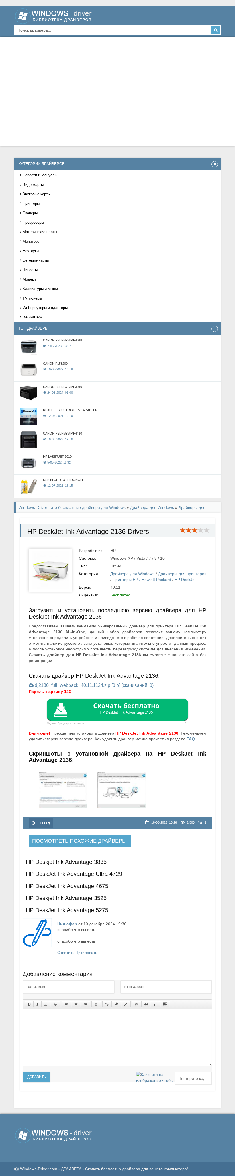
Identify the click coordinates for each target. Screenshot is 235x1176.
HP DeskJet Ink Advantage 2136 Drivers (88, 531)
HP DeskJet (185, 579)
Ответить (65, 952)
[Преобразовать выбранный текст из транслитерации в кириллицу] (155, 1004)
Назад (43, 823)
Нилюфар (67, 924)
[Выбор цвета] (126, 1004)
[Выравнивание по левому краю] (66, 1004)
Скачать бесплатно (126, 708)
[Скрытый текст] (137, 1004)
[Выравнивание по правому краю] (85, 1004)
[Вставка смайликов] (96, 1004)
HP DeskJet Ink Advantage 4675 (67, 886)
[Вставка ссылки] (107, 1004)
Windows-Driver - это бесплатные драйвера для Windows (72, 507)
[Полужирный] (29, 1004)
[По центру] (76, 1004)
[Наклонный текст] (37, 1004)
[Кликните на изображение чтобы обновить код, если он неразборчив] (154, 1078)
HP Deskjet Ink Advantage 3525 (66, 898)
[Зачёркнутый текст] (55, 1004)
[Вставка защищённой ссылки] (116, 1004)
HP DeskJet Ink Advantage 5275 (67, 910)
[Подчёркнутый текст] (46, 1004)
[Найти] (215, 30)
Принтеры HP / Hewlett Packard (142, 579)
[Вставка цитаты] (146, 1004)
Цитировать (86, 952)
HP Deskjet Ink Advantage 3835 (66, 862)
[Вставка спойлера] (165, 1004)
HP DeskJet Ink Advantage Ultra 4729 (74, 874)
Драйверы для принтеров (182, 573)
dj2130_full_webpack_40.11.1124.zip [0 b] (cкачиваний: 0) (94, 685)
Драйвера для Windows (152, 507)
